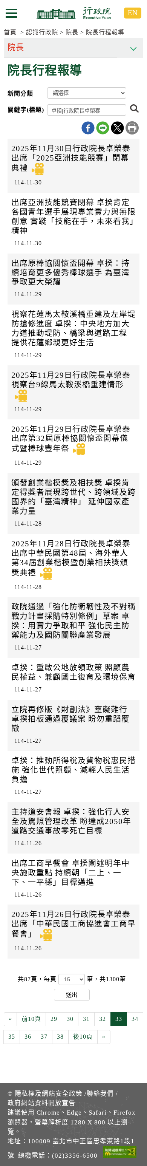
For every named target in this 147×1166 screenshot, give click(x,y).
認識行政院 (42, 32)
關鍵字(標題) (26, 110)
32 (102, 1019)
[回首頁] (73, 13)
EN (133, 13)
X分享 (117, 128)
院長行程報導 (105, 32)
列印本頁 (132, 128)
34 (135, 1019)
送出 (71, 994)
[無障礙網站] (119, 1153)
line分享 (102, 128)
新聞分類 (20, 93)
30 (70, 1019)
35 (11, 1036)
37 (44, 1036)
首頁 (10, 32)
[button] (134, 109)
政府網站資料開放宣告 (41, 1103)
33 (118, 1019)
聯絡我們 (100, 1093)
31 (86, 1019)
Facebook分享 (88, 128)
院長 (72, 32)
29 (54, 1019)
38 (60, 1036)
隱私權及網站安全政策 (49, 1093)
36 (27, 1036)
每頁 (51, 979)
